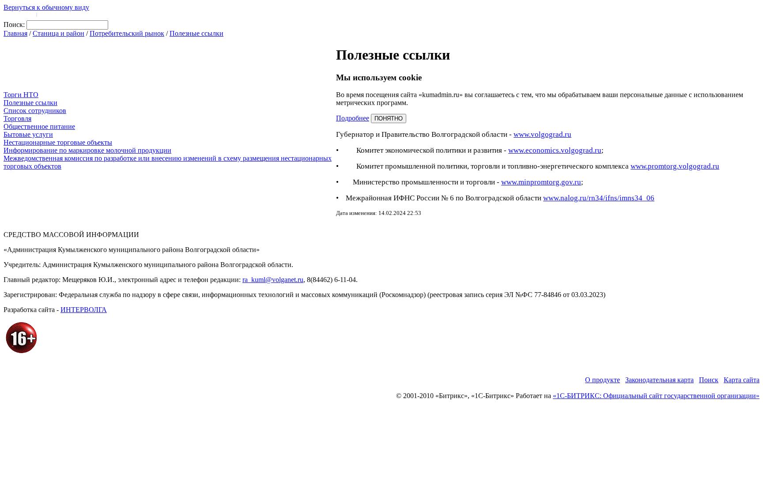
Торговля (17, 118)
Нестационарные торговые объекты (58, 142)
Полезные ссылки (196, 33)
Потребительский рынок (127, 33)
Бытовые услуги (28, 134)
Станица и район (58, 33)
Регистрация (53, 14)
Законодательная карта (659, 380)
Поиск (708, 380)
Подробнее (352, 118)
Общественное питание (39, 126)
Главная (15, 33)
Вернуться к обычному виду (46, 7)
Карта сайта (741, 380)
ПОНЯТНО (388, 118)
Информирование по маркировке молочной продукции (87, 150)
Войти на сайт (19, 14)
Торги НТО (21, 94)
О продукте (602, 380)
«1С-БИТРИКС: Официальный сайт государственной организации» (656, 395)
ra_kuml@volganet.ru (272, 279)
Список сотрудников (35, 110)
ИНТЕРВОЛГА (83, 309)
